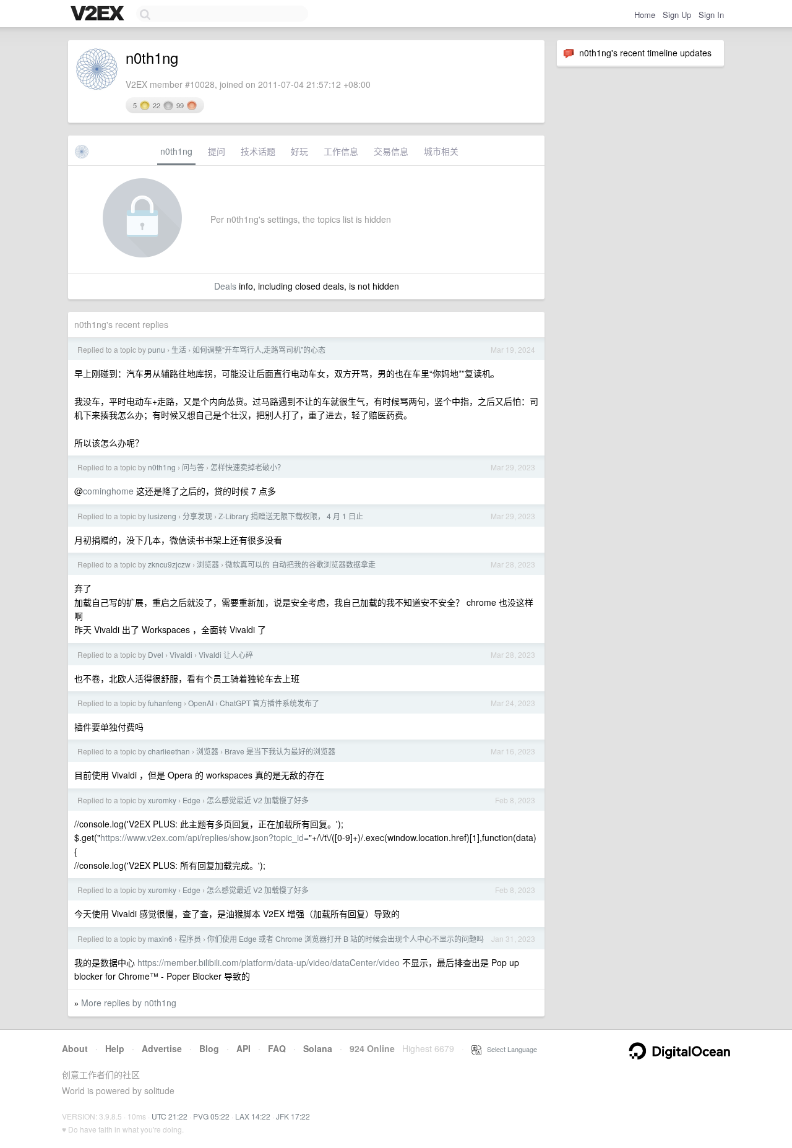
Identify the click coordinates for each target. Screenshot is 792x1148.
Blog (209, 1048)
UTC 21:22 (169, 1116)
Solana (317, 1048)
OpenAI (200, 702)
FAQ (277, 1048)
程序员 (190, 938)
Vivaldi (181, 654)
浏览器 (208, 564)
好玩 (299, 151)
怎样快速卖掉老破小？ (247, 467)
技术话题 (258, 151)
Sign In (711, 14)
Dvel (155, 654)
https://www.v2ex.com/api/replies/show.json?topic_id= (204, 837)
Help (114, 1048)
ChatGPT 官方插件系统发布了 (269, 702)
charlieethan (169, 751)
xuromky (162, 800)
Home (644, 14)
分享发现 (197, 516)
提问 (216, 151)
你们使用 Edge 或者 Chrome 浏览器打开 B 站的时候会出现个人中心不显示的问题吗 (345, 938)
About (75, 1048)
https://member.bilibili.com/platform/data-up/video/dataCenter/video (268, 962)
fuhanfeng (165, 702)
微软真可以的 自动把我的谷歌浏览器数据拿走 (300, 564)
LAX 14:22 (252, 1116)
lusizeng (162, 516)
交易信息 (391, 151)
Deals (225, 286)
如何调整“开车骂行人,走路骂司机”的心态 (258, 349)
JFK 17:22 (293, 1116)
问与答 (193, 467)
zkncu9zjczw (169, 564)
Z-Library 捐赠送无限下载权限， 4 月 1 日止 (290, 516)
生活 (178, 349)
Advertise (162, 1048)
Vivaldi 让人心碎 (226, 654)
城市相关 (441, 151)
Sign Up (677, 14)
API (243, 1048)
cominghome (108, 491)
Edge (191, 800)
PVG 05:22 (211, 1116)
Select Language (509, 1049)
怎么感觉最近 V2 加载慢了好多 (258, 800)
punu (156, 349)
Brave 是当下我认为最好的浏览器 (280, 751)
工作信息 (341, 151)
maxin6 (160, 938)
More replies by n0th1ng (128, 1002)
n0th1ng (176, 151)
